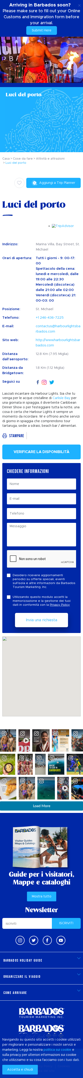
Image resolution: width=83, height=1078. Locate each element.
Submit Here (41, 30)
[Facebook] (38, 381)
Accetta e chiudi (20, 1069)
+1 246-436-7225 (50, 317)
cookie (66, 1049)
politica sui (52, 1049)
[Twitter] (51, 381)
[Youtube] (60, 940)
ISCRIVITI (66, 923)
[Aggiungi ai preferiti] (19, 183)
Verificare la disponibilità (41, 452)
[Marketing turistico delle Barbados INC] (41, 1013)
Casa (6, 158)
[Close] (79, 4)
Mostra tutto (41, 896)
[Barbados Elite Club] (41, 1032)
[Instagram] (44, 382)
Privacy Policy (60, 604)
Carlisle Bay (61, 398)
